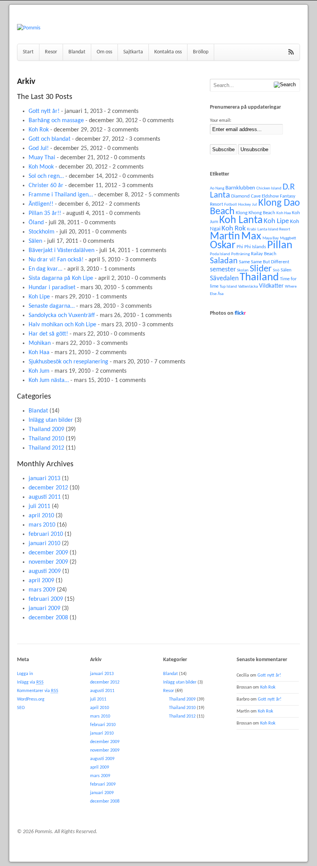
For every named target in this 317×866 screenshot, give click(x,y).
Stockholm (42, 232)
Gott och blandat (49, 139)
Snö (276, 270)
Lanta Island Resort (273, 229)
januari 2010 (44, 543)
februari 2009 (46, 599)
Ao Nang (217, 188)
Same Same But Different (264, 261)
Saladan (224, 261)
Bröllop (200, 52)
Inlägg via (30, 682)
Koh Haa (39, 352)
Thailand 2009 (46, 429)
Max (251, 236)
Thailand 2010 (46, 439)
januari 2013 (44, 479)
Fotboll (230, 205)
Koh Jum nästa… (49, 380)
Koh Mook (41, 167)
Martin (225, 236)
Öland (36, 223)
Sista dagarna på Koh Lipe (61, 278)
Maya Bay (270, 238)
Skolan (243, 270)
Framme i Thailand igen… (61, 195)
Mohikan (40, 343)
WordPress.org (30, 699)
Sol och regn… (46, 176)
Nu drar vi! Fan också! (56, 260)
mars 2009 (42, 590)
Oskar (222, 245)
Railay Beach (263, 253)
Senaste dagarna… (52, 306)
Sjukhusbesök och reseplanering (68, 362)
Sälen (35, 241)
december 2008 (48, 618)
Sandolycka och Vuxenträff (62, 315)
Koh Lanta (240, 220)
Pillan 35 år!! (45, 213)
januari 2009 (44, 608)
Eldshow (270, 196)
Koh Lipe (39, 297)
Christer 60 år (46, 185)
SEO (21, 708)
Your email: (220, 120)
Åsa (220, 294)
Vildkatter (271, 286)
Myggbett (288, 238)
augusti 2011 (45, 497)
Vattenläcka (248, 287)
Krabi (251, 229)
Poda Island (220, 254)
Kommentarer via (37, 691)
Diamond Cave (246, 196)
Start (28, 52)
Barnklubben (240, 188)
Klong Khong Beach (255, 212)
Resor (51, 52)
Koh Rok (39, 130)
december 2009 (48, 553)
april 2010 (41, 516)
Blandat (76, 52)
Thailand (259, 277)
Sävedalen (224, 278)
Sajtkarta (133, 52)
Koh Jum (39, 371)
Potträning (240, 254)
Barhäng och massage (56, 121)
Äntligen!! (41, 204)
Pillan (279, 245)
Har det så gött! (48, 334)
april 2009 (41, 581)
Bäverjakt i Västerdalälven (61, 250)
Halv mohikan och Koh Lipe (62, 325)
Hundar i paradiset (52, 288)
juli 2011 (39, 506)
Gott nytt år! (44, 111)
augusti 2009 (45, 571)
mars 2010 (42, 525)
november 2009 (48, 562)
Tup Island (228, 287)
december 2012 (48, 488)
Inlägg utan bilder (51, 420)
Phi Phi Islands (251, 246)
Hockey (244, 205)
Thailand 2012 (46, 448)
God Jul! (39, 148)
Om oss (104, 52)
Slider (261, 269)
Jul (254, 205)
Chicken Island (268, 188)
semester (223, 269)
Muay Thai (42, 158)
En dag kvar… (45, 269)
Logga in (25, 674)
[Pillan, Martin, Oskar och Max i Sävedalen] (28, 28)
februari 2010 (46, 534)
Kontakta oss (168, 52)
